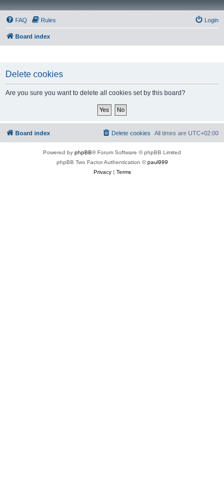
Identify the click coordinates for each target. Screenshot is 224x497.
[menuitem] (16, 20)
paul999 (157, 162)
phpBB (83, 152)
